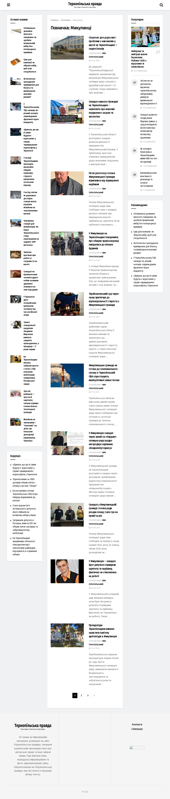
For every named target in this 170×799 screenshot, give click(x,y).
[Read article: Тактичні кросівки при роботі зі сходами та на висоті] (15, 254)
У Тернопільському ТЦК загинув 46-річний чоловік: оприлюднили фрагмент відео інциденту (31, 113)
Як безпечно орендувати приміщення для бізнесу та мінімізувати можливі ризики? (31, 88)
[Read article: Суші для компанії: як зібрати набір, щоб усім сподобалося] (15, 62)
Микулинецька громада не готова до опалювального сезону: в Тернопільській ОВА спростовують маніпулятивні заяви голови (104, 373)
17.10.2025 (94, 392)
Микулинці (78, 20)
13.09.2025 (95, 460)
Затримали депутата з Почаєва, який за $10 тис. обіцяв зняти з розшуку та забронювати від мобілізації (25, 527)
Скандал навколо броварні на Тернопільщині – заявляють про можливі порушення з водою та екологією (103, 109)
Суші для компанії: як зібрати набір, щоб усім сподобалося (30, 65)
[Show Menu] (8, 5)
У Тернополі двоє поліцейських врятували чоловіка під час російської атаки (30, 306)
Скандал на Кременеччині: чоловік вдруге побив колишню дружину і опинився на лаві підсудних (31, 280)
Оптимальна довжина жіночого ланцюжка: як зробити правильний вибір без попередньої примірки (30, 40)
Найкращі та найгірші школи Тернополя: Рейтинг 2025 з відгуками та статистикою (139, 59)
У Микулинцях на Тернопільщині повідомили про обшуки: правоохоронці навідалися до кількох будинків (104, 241)
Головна (54, 20)
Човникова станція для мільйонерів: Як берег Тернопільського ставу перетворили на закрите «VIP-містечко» (31, 232)
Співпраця (137, 729)
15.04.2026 (95, 61)
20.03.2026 (95, 196)
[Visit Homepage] (84, 5)
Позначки (65, 20)
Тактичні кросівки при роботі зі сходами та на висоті (30, 258)
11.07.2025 (94, 648)
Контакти (137, 724)
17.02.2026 (95, 317)
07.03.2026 (95, 260)
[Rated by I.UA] (137, 748)
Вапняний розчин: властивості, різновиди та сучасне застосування (148, 179)
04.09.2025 (95, 588)
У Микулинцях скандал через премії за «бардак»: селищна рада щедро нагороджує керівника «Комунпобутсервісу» (103, 440)
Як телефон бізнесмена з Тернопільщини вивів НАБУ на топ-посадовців (149, 155)
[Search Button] (161, 5)
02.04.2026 (95, 128)
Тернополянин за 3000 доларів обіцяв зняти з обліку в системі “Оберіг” (25, 482)
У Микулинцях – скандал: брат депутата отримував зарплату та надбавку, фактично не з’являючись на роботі (103, 569)
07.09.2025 (95, 528)
